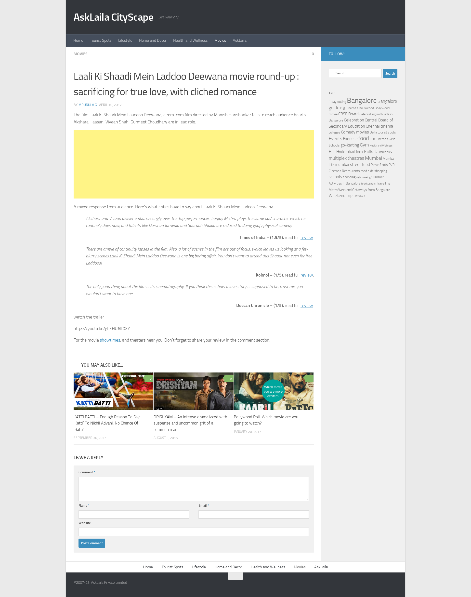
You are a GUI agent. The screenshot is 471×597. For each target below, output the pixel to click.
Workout (360, 196)
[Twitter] (394, 54)
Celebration (354, 120)
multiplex (385, 152)
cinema (386, 126)
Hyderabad (345, 151)
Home (78, 40)
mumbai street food (352, 164)
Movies (220, 40)
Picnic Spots (379, 165)
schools (335, 176)
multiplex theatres (346, 158)
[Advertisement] (194, 164)
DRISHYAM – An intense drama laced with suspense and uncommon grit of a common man (190, 423)
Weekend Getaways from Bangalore (364, 190)
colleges (334, 132)
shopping (349, 177)
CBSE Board (348, 114)
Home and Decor (152, 40)
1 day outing (337, 102)
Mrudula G (87, 105)
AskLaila (240, 40)
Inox (359, 151)
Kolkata (371, 151)
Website (84, 523)
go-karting (349, 145)
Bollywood (366, 108)
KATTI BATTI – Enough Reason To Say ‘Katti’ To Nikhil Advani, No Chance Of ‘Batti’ (107, 423)
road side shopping (374, 171)
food (363, 138)
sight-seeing (363, 177)
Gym (364, 145)
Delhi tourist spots (383, 132)
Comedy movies (355, 132)
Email (203, 506)
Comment (86, 472)
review (307, 237)
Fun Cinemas (379, 139)
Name (84, 506)
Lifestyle (125, 40)
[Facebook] (387, 54)
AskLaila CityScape (113, 17)
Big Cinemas (349, 108)
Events (335, 138)
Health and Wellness (190, 40)
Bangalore (362, 100)
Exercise (350, 138)
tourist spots (368, 183)
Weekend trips (341, 195)
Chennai (373, 126)
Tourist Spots (100, 40)
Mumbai (373, 158)
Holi (332, 151)
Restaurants (351, 171)
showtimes (110, 340)
